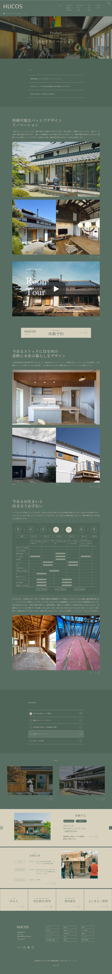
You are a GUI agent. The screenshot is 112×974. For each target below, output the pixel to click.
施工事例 (65, 927)
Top (60, 5)
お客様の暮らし (66, 933)
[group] (56, 826)
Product (68, 7)
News (89, 7)
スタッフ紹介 (84, 936)
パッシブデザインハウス (50, 933)
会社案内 (83, 933)
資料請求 (65, 939)
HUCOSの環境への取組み (50, 939)
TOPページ (48, 927)
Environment (69, 10)
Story (78, 7)
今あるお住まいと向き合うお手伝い (42, 94)
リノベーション (48, 936)
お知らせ (65, 936)
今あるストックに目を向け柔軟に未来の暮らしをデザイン (50, 86)
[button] (1, 828)
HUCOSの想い (48, 930)
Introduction (69, 5)
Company (98, 5)
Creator (98, 7)
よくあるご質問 (84, 930)
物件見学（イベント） (68, 930)
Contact (89, 10)
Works (78, 10)
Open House (80, 5)
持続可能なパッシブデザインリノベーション (45, 79)
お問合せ (83, 927)
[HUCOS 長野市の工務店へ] (4, 14)
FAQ (89, 5)
